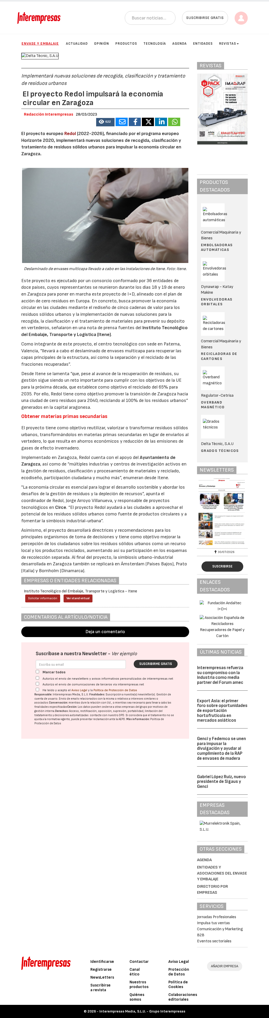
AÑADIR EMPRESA (224, 966)
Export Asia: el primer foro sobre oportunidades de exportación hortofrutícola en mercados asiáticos (222, 710)
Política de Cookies (178, 984)
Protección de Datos (178, 972)
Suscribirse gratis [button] (205, 17)
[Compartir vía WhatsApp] (174, 122)
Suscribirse (222, 566)
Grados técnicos (220, 450)
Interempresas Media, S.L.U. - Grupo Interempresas (142, 1011)
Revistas (227, 44)
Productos (126, 44)
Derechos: (62, 711)
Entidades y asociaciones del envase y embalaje (222, 873)
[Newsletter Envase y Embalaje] (222, 512)
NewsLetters (102, 977)
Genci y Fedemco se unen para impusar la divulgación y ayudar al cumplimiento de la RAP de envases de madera (221, 748)
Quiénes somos (137, 997)
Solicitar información (42, 598)
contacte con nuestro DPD (107, 715)
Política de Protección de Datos (115, 690)
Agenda (179, 44)
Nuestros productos (139, 984)
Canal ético (135, 972)
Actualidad (77, 44)
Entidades (203, 44)
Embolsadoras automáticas (217, 247)
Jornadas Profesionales (216, 916)
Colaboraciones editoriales (182, 997)
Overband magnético (213, 404)
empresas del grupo (134, 707)
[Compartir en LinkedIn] (161, 122)
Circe (60, 507)
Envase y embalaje (40, 43)
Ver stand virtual (78, 598)
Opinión (101, 44)
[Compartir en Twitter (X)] (148, 122)
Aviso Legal (79, 690)
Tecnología (154, 44)
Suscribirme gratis (155, 664)
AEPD (121, 719)
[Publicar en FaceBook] (135, 122)
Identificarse (102, 961)
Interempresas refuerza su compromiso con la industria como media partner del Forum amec (220, 675)
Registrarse (101, 969)
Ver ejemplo (124, 654)
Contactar (139, 961)
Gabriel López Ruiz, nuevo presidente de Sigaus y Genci (221, 781)
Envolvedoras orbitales (216, 301)
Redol (70, 133)
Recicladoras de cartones (219, 356)
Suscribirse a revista (100, 988)
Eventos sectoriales (214, 941)
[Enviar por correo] (122, 122)
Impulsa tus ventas (213, 923)
